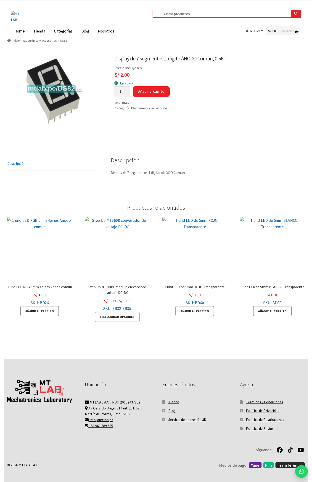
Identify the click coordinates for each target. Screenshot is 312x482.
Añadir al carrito (151, 91)
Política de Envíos (260, 428)
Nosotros (106, 31)
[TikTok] (290, 450)
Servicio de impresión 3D (187, 419)
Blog (85, 31)
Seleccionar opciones (117, 317)
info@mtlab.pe (101, 419)
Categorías (63, 31)
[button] (301, 471)
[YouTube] (301, 450)
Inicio (16, 40)
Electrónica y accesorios (40, 40)
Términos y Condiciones (264, 402)
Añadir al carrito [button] (39, 311)
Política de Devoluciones (265, 419)
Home (19, 31)
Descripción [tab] (16, 163)
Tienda (39, 31)
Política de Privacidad (262, 410)
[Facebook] (280, 450)
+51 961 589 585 (100, 425)
